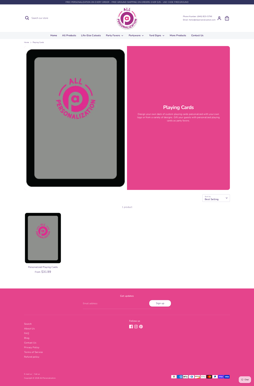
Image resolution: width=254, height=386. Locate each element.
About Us (29, 328)
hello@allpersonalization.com (202, 20)
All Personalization (48, 378)
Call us (37, 374)
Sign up (160, 303)
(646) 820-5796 (204, 16)
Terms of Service (33, 352)
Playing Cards (38, 42)
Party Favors (113, 35)
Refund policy (31, 356)
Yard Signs (155, 35)
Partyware (135, 35)
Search (28, 324)
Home (53, 35)
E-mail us (28, 374)
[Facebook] (131, 326)
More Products (178, 35)
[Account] (219, 18)
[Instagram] (136, 326)
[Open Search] (27, 18)
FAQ (26, 333)
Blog (26, 338)
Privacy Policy (31, 347)
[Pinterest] (141, 326)
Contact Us (197, 35)
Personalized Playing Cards (43, 267)
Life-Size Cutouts (91, 35)
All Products (69, 35)
